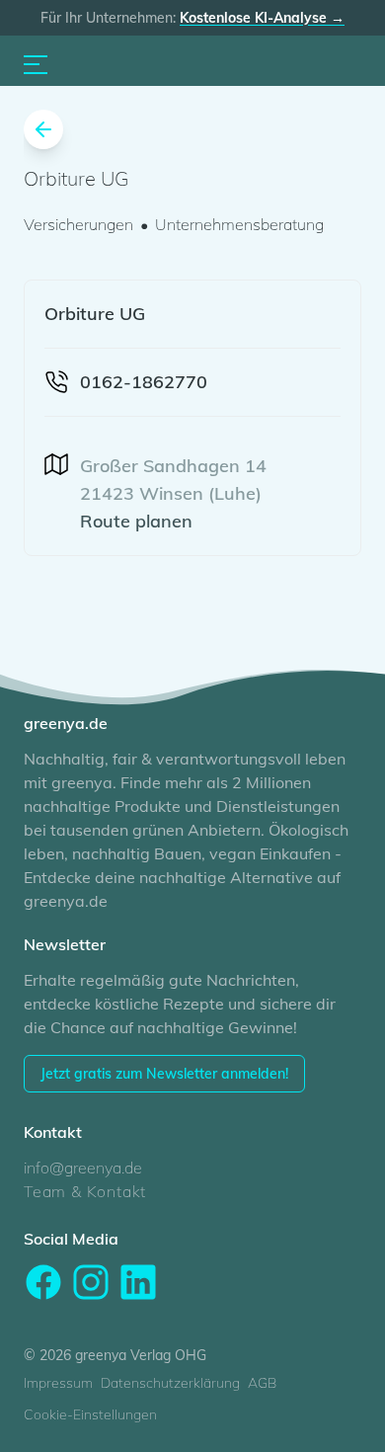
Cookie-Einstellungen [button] (90, 1414)
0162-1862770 (143, 381)
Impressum (58, 1383)
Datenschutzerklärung (170, 1383)
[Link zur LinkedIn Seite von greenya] (138, 1282)
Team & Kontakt (85, 1191)
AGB (262, 1383)
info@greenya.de (83, 1167)
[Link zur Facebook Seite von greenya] (43, 1282)
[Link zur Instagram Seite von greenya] (91, 1282)
